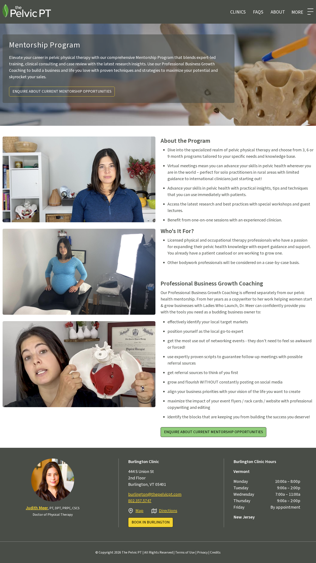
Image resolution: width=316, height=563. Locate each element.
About (278, 12)
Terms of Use (185, 552)
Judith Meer (37, 508)
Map (139, 511)
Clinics (238, 12)
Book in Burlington (151, 522)
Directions (168, 511)
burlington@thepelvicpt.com (154, 494)
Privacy (202, 552)
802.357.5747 (139, 501)
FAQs (258, 12)
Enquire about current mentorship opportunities (61, 91)
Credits (215, 552)
